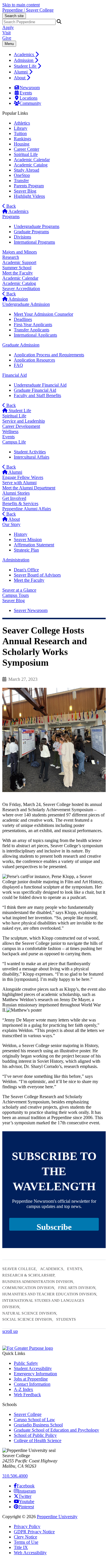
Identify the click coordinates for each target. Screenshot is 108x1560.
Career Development (21, 426)
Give (6, 37)
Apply (8, 27)
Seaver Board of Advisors (37, 574)
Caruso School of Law (34, 1419)
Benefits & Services (20, 503)
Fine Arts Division (76, 1288)
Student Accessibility (33, 1368)
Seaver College (19, 1269)
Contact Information (32, 1384)
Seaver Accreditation (21, 288)
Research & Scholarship (28, 1275)
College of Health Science (37, 1440)
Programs (11, 216)
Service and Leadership (23, 421)
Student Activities (30, 451)
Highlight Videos (29, 196)
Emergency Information (35, 1373)
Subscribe (54, 1226)
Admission (24, 60)
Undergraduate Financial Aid (40, 385)
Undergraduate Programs (36, 226)
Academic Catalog (31, 164)
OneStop (22, 175)
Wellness (10, 431)
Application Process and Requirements (49, 354)
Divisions (22, 236)
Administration (15, 559)
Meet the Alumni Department (28, 487)
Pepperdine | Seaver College (28, 10)
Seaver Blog (25, 191)
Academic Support (19, 262)
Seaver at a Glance (19, 590)
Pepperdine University (57, 1516)
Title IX (21, 1547)
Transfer (21, 180)
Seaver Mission (28, 539)
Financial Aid (14, 375)
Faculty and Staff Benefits (37, 395)
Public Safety (26, 1363)
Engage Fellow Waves (22, 477)
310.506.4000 (15, 1475)
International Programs (34, 242)
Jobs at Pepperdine (31, 1378)
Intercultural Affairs (31, 457)
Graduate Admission (20, 344)
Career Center (26, 149)
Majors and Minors (19, 251)
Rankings (22, 138)
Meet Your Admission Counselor (43, 314)
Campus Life (14, 441)
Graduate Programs (31, 231)
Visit (6, 32)
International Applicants (35, 335)
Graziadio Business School (38, 1424)
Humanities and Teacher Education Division (49, 1294)
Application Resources (34, 360)
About (20, 77)
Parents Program (29, 185)
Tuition (20, 133)
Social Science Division (27, 1319)
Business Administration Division (37, 1281)
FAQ (18, 365)
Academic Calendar (32, 159)
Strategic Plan (26, 549)
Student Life (25, 66)
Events (26, 92)
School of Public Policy (35, 1435)
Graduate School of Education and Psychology (56, 1430)
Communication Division (28, 1288)
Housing (21, 143)
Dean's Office (26, 569)
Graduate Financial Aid (35, 390)
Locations (28, 98)
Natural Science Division (29, 1313)
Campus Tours (15, 595)
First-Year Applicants (33, 324)
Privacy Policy (27, 1526)
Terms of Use (26, 1542)
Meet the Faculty (17, 272)
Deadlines (23, 319)
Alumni (21, 71)
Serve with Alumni (19, 482)
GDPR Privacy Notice (34, 1531)
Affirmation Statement (34, 544)
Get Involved (14, 498)
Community (30, 103)
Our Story (11, 524)
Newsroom (30, 87)
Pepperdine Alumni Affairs (26, 508)
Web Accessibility (30, 1552)
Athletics (22, 123)
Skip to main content (21, 4)
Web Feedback (27, 1394)
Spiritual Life (26, 154)
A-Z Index (23, 1389)
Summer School (16, 267)
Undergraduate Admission (26, 304)
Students (66, 1319)
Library (20, 128)
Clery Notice (25, 1536)
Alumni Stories (16, 493)
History (20, 534)
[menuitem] (60, 54)
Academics (24, 54)
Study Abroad (26, 170)
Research (10, 257)
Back (10, 206)
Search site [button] (14, 16)
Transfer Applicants (31, 329)
